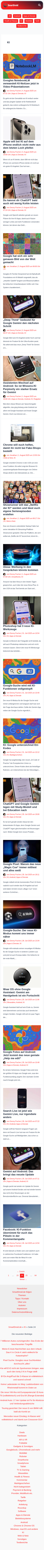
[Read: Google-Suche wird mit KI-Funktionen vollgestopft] (22, 671)
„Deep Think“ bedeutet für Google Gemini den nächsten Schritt (21, 323)
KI (21, 21)
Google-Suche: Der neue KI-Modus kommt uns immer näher (20, 933)
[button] (39, 5)
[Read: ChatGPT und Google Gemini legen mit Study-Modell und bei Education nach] (22, 790)
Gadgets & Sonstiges (23, 1446)
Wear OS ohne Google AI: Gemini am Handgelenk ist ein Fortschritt (21, 992)
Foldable (23, 1443)
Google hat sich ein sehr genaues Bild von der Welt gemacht (19, 259)
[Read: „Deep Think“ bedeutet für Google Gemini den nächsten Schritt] (22, 307)
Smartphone (23, 1463)
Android (17, 16)
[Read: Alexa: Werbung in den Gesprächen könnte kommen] (22, 554)
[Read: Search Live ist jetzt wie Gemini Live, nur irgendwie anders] (22, 1098)
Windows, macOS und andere (24, 1529)
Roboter (23, 1456)
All (10, 16)
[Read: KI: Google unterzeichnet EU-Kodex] (22, 731)
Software (22, 1511)
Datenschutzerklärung (22, 1312)
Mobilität (29, 21)
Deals (22, 1432)
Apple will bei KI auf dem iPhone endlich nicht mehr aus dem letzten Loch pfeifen (22, 144)
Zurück (20, 1271)
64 (36, 1275)
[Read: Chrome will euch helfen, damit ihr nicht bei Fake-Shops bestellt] (22, 432)
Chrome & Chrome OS (24, 1526)
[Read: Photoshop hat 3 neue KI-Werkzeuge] (22, 610)
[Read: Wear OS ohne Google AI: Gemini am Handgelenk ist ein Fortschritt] (22, 977)
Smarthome (16, 577)
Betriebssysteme (23, 1518)
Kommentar (22, 1480)
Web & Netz (8, 458)
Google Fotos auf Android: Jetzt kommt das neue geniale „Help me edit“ (21, 1055)
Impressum (22, 1309)
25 (26, 1275)
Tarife (37, 21)
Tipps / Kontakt (22, 1298)
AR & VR (23, 1440)
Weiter (23, 1279)
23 (17, 1275)
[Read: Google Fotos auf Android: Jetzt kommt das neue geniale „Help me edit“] (22, 1038)
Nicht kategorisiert (22, 1487)
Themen (22, 1295)
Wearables (11, 1002)
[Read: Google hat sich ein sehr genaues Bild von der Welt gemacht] (22, 243)
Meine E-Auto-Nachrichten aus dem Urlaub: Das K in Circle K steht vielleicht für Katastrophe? (22, 1352)
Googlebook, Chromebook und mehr (23, 1450)
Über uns (22, 1302)
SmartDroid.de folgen (22, 1292)
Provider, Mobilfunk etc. (22, 1493)
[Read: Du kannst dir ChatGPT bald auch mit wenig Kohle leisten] (22, 186)
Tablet (23, 1466)
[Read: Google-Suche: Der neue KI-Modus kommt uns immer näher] (22, 914)
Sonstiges (22, 1539)
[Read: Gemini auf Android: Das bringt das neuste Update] (22, 1158)
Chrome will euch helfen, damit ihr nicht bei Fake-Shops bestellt (22, 448)
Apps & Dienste (29, 16)
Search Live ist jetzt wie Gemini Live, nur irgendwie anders (19, 1114)
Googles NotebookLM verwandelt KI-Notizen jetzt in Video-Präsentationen (21, 83)
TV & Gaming (23, 1470)
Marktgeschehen (16, 755)
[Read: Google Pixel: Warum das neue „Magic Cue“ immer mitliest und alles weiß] (22, 851)
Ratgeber (37, 399)
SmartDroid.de (15, 1327)
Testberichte (22, 26)
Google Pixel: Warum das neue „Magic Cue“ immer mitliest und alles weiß (22, 867)
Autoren (22, 1305)
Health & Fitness (10, 21)
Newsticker (22, 1288)
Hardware (22, 1436)
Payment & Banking (22, 1490)
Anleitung (23, 1504)
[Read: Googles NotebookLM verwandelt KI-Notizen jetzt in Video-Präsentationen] (22, 66)
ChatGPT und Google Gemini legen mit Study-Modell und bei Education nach (21, 807)
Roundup (22, 1508)
